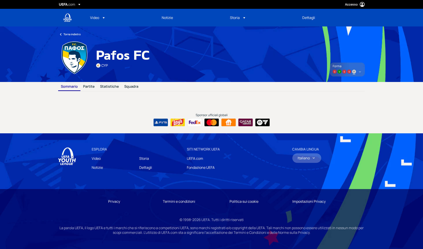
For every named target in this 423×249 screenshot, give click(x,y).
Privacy (114, 201)
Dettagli (145, 167)
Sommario (69, 87)
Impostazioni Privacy (309, 201)
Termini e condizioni (179, 201)
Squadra (131, 87)
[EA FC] (262, 122)
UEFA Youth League (67, 17)
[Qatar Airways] (245, 122)
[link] (167, 17)
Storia (144, 158)
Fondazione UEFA (201, 167)
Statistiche (109, 87)
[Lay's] (178, 122)
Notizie (97, 167)
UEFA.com (195, 158)
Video (96, 158)
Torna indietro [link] (72, 34)
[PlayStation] (161, 122)
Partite (89, 87)
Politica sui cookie (244, 201)
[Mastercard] (211, 122)
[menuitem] (120, 17)
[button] (97, 17)
